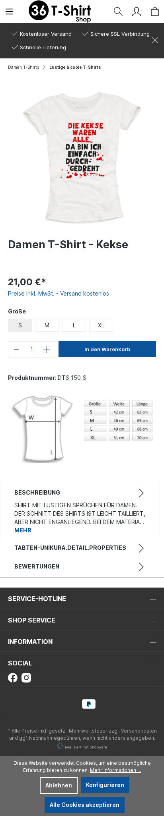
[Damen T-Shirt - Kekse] (82, 158)
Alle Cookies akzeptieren (84, 804)
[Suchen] (118, 11)
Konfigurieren (105, 784)
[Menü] (9, 11)
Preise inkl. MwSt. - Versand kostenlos (58, 293)
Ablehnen (58, 785)
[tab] (80, 510)
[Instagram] (26, 677)
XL (101, 325)
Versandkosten (139, 731)
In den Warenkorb (107, 349)
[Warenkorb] (155, 11)
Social (20, 663)
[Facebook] (13, 677)
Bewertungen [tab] (36, 566)
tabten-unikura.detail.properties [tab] (70, 547)
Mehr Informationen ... (115, 770)
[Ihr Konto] (136, 11)
